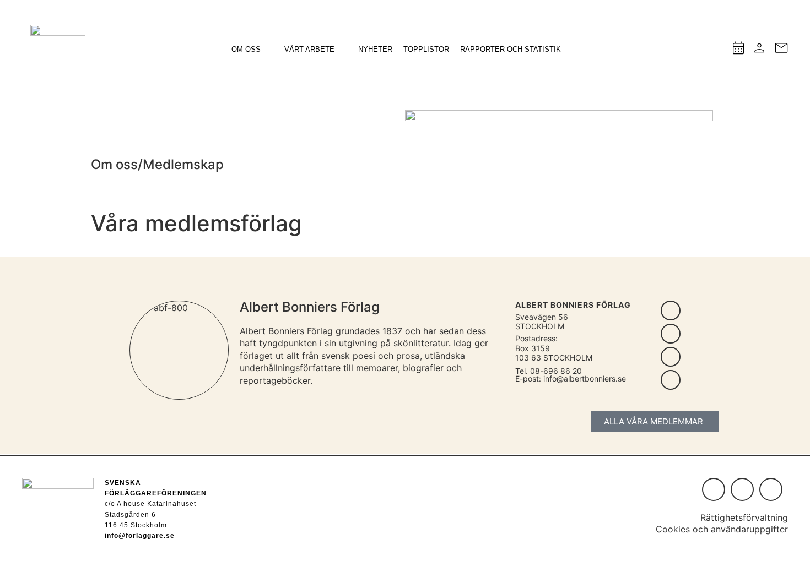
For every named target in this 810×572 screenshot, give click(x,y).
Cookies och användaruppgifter (722, 529)
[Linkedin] (742, 489)
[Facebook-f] (770, 489)
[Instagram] (713, 489)
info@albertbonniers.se (584, 378)
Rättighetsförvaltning (744, 517)
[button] (252, 49)
